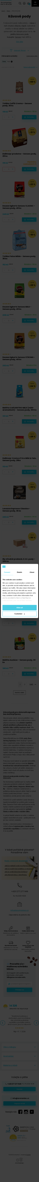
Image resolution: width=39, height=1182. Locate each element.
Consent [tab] (7, 572)
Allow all (19, 607)
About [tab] (32, 572)
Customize (18, 614)
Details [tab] (19, 572)
